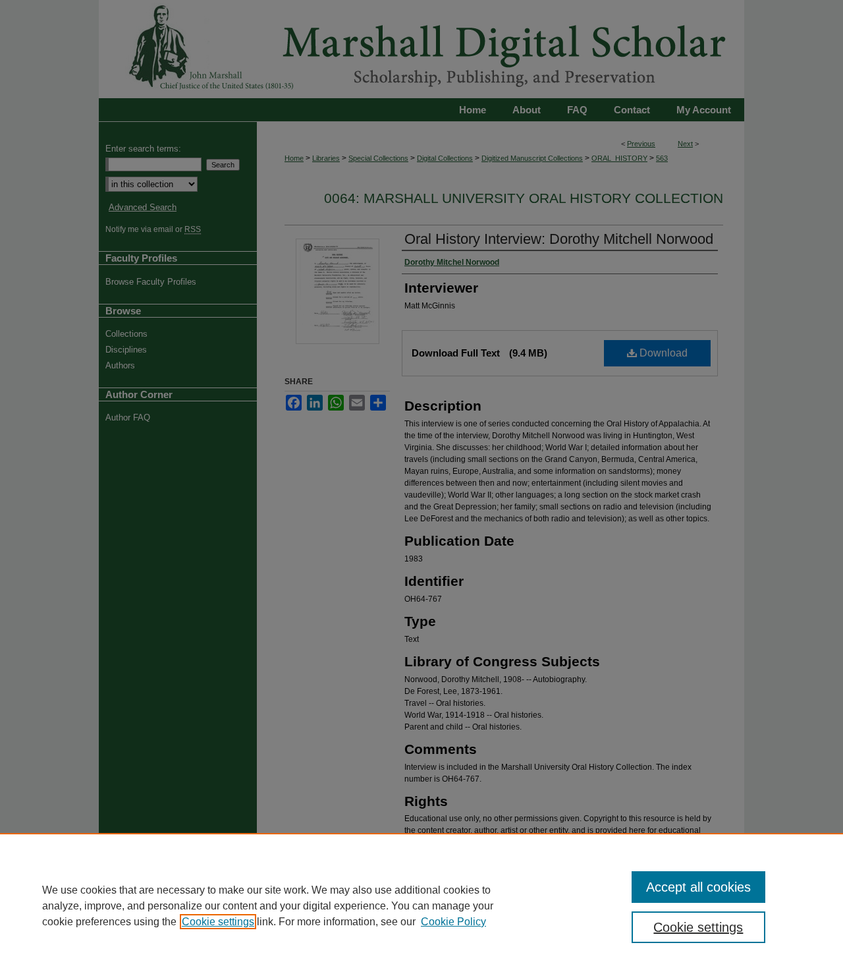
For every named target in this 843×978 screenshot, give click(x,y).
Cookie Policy (453, 921)
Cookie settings (218, 921)
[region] (421, 905)
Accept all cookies (698, 887)
